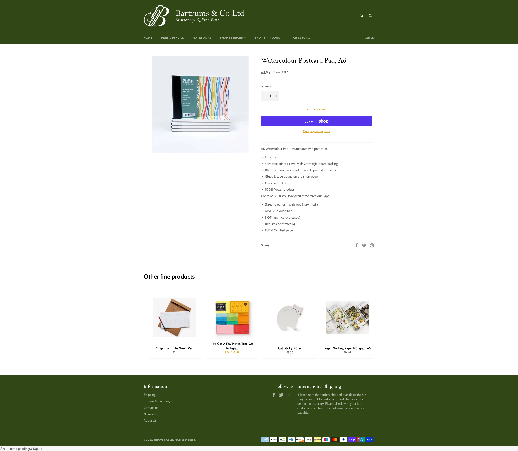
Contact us (151, 408)
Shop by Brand (232, 37)
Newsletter (151, 414)
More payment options (316, 131)
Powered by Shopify (185, 439)
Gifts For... (302, 37)
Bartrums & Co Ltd (163, 439)
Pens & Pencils (172, 37)
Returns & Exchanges (158, 401)
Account (369, 37)
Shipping (150, 395)
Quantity (267, 86)
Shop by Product (269, 37)
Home (148, 37)
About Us (150, 420)
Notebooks (202, 37)
